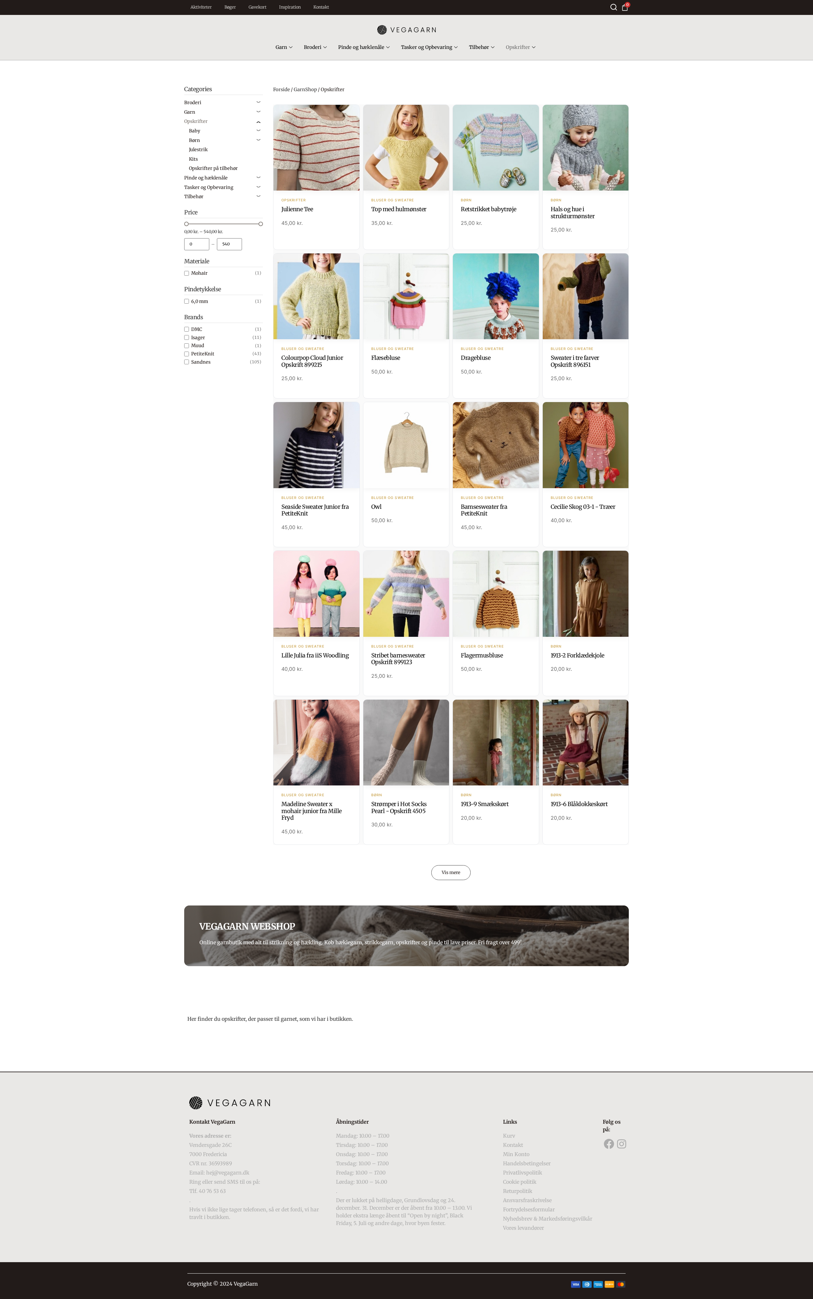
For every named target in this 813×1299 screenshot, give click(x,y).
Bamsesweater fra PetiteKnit (484, 510)
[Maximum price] (229, 244)
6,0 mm (199, 301)
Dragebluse (475, 357)
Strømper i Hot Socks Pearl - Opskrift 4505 (399, 807)
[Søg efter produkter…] (614, 7)
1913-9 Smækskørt (484, 804)
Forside (281, 89)
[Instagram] (621, 1144)
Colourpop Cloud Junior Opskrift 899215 (312, 361)
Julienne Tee (297, 209)
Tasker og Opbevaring (426, 47)
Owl (376, 506)
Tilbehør (479, 47)
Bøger (230, 7)
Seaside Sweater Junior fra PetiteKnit (315, 510)
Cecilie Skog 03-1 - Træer (583, 506)
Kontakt (321, 7)
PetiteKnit (202, 354)
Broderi (312, 47)
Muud (197, 345)
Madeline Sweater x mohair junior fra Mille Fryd (311, 810)
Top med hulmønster (399, 209)
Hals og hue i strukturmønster (573, 212)
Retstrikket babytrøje (488, 209)
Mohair (199, 273)
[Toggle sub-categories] (258, 102)
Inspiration (290, 7)
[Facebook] (609, 1144)
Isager (198, 337)
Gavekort (257, 7)
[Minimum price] (196, 244)
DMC (196, 329)
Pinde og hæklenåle (361, 47)
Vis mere (451, 872)
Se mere (316, 148)
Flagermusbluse (482, 655)
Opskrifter (518, 47)
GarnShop (305, 89)
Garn (281, 47)
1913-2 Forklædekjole (577, 655)
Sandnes (201, 362)
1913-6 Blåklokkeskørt (579, 804)
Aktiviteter (201, 7)
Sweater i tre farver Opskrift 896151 (575, 361)
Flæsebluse (385, 357)
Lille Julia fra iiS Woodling (315, 655)
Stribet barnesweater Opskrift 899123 (398, 659)
